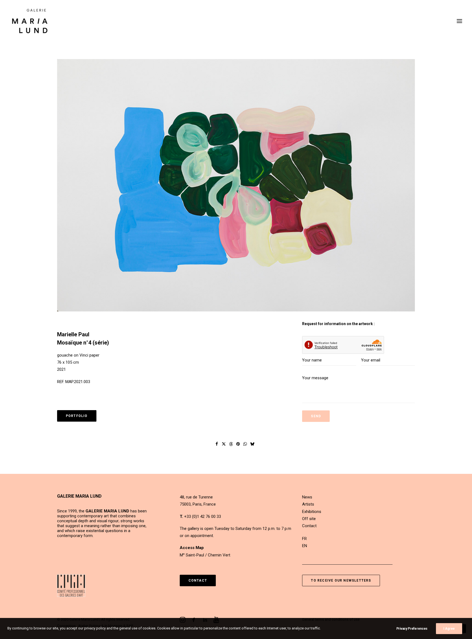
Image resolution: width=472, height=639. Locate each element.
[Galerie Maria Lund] (30, 21)
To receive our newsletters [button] (341, 580)
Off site (309, 518)
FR (304, 538)
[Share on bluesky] (252, 444)
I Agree (449, 629)
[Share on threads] (231, 444)
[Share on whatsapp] (245, 444)
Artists (308, 504)
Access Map (192, 547)
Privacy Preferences (411, 629)
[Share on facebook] (217, 444)
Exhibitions (311, 511)
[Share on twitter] (224, 444)
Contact (309, 525)
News (307, 497)
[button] (459, 21)
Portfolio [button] (77, 416)
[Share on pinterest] (238, 444)
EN (304, 545)
